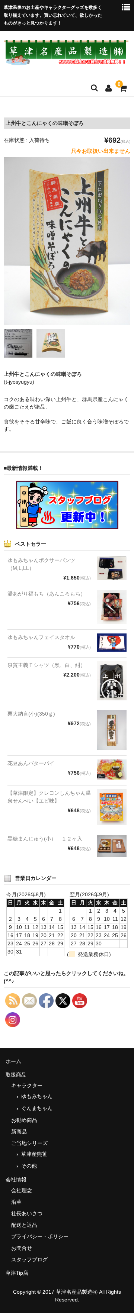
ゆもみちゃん (36, 1096)
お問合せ (21, 1248)
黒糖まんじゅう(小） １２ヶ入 (44, 839)
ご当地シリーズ (29, 1143)
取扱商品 (16, 1075)
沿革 (16, 1202)
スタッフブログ (29, 1259)
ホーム (13, 1061)
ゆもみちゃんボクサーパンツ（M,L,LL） (41, 564)
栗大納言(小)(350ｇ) (31, 714)
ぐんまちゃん (36, 1108)
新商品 (19, 1132)
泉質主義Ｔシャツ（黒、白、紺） (46, 665)
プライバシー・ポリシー (39, 1236)
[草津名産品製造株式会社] (66, 60)
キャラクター (26, 1085)
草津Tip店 (17, 1273)
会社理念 (21, 1190)
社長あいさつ (26, 1213)
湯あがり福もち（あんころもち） (46, 594)
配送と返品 (24, 1225)
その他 (29, 1166)
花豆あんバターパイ (30, 763)
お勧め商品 (24, 1120)
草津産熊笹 (34, 1154)
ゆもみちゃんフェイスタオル (41, 637)
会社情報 (16, 1180)
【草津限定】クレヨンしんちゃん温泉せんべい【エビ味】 (49, 797)
